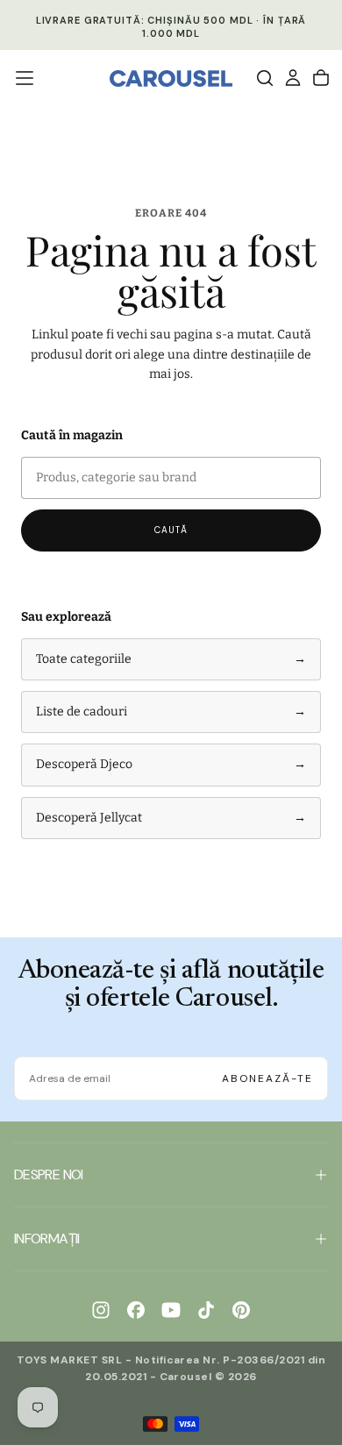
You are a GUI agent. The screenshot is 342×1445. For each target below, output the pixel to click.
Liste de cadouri (171, 711)
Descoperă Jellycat (171, 817)
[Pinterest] (241, 1309)
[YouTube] (171, 1309)
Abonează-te (267, 1078)
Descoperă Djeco (171, 764)
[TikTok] (206, 1309)
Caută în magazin (72, 435)
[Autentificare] (292, 78)
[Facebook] (135, 1309)
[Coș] (320, 78)
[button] (24, 78)
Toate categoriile (171, 658)
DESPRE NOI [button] (48, 1174)
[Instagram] (100, 1309)
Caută (171, 530)
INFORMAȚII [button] (47, 1238)
